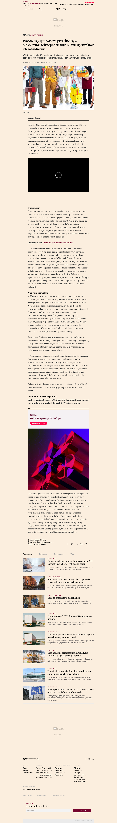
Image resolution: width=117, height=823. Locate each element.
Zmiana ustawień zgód (44, 770)
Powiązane (27, 554)
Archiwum (59, 775)
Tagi (72, 554)
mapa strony (27, 795)
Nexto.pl (77, 773)
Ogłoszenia (59, 770)
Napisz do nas (28, 773)
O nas (25, 768)
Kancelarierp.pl (79, 777)
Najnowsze (59, 554)
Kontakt (25, 770)
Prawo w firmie (37, 35)
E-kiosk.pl (77, 768)
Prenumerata (60, 773)
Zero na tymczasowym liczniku (58, 242)
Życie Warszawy (79, 782)
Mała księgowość (80, 775)
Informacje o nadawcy (44, 775)
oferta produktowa (58, 795)
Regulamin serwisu (42, 773)
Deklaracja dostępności (44, 777)
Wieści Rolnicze (79, 779)
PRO (64, 9)
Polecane (43, 554)
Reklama (58, 768)
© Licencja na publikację (37, 540)
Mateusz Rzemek (34, 118)
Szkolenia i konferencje (31, 789)
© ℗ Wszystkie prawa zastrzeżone (40, 542)
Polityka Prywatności (43, 768)
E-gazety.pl (78, 770)
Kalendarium (41, 795)
